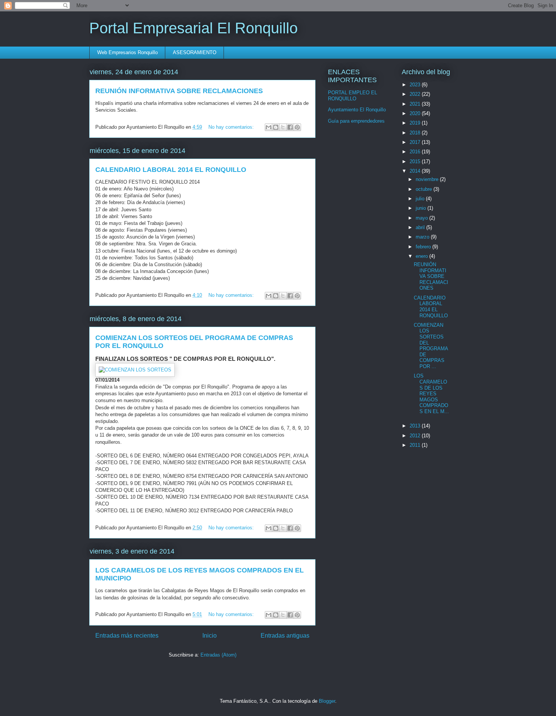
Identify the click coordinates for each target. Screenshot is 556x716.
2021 (416, 104)
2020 (416, 113)
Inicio (209, 635)
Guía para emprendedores (356, 121)
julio (421, 198)
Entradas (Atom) (218, 655)
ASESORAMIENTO (194, 52)
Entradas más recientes (126, 635)
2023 (416, 84)
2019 (416, 123)
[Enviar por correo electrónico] (268, 127)
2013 (416, 426)
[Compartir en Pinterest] (297, 127)
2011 (416, 445)
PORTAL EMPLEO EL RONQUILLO (352, 95)
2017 (416, 142)
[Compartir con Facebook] (290, 127)
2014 (416, 171)
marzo (423, 237)
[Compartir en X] (283, 127)
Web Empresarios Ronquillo (127, 52)
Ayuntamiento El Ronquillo (357, 109)
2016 (416, 151)
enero (422, 256)
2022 (416, 94)
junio (421, 208)
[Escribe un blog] (276, 127)
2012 (416, 435)
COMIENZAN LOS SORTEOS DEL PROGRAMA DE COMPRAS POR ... (431, 345)
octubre (424, 189)
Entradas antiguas (285, 635)
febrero (424, 247)
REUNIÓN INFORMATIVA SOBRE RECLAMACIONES (179, 91)
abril (421, 227)
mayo (422, 218)
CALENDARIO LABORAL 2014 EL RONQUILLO (170, 169)
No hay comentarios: (231, 127)
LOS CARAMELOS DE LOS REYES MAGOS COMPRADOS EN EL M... (431, 393)
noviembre (428, 179)
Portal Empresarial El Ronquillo (193, 28)
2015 (416, 161)
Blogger (327, 701)
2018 (416, 133)
